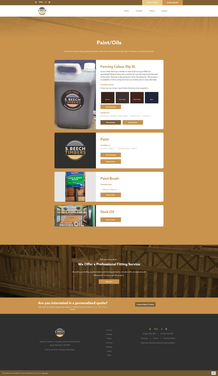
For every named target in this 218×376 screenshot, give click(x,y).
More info (45, 373)
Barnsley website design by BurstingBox (158, 343)
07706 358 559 (167, 333)
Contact (164, 11)
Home (126, 11)
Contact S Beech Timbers (145, 304)
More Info (109, 282)
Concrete (109, 343)
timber (95, 307)
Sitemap (144, 338)
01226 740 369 (149, 333)
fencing (104, 307)
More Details (110, 122)
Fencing (109, 330)
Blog (109, 355)
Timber (109, 338)
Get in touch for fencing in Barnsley (59, 349)
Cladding (109, 347)
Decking (109, 334)
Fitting (151, 11)
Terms (155, 338)
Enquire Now (132, 122)
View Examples (110, 107)
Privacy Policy (169, 338)
